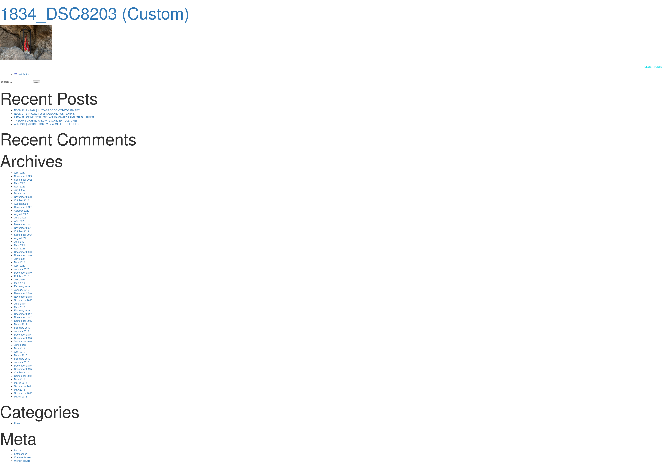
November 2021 (23, 227)
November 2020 (23, 255)
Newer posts (653, 67)
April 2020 (19, 265)
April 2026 (19, 172)
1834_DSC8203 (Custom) (94, 12)
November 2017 (23, 317)
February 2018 (22, 310)
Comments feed (23, 457)
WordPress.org (22, 460)
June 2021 (20, 241)
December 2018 (23, 293)
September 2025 (23, 179)
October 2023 (21, 200)
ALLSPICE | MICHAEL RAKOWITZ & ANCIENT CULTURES (46, 124)
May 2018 (19, 307)
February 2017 (22, 327)
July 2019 (19, 279)
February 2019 (22, 286)
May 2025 (19, 183)
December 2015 (23, 365)
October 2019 (21, 276)
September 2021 (23, 234)
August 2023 (21, 203)
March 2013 (20, 396)
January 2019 (21, 289)
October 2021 (21, 231)
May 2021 (19, 245)
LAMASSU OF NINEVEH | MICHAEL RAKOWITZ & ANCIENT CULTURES (54, 117)
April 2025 (19, 186)
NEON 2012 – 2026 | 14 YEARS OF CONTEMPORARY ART (47, 110)
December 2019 (23, 272)
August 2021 (21, 238)
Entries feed (20, 453)
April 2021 (19, 248)
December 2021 (23, 224)
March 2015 (20, 382)
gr (651, 10)
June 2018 (20, 303)
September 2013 (23, 393)
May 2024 (19, 193)
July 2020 (19, 258)
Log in (17, 450)
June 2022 (20, 217)
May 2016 (19, 348)
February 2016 (22, 358)
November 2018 (23, 296)
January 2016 (21, 362)
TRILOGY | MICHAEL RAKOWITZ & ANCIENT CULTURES (45, 120)
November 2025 (23, 176)
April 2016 (19, 351)
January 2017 (21, 331)
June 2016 (20, 345)
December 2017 (23, 314)
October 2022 (21, 210)
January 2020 (21, 269)
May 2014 (19, 389)
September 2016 (23, 341)
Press (17, 423)
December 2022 (23, 207)
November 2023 (23, 196)
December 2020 (23, 252)
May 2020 (19, 262)
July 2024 (19, 190)
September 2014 (23, 386)
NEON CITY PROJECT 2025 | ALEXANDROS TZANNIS (44, 113)
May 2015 (19, 379)
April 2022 (19, 221)
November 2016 (23, 338)
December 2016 (23, 334)
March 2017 (20, 324)
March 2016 (20, 355)
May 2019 (19, 283)
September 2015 (23, 376)
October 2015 (21, 372)
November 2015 (23, 369)
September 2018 (23, 300)
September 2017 (23, 320)
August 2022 (21, 214)
